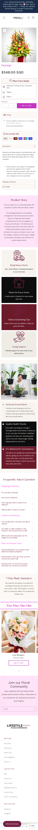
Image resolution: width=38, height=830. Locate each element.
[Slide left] (14, 671)
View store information (14, 126)
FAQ (5, 774)
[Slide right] (23, 671)
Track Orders (8, 783)
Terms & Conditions (10, 797)
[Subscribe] (34, 709)
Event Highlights (9, 757)
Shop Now (7, 743)
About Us (7, 762)
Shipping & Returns (10, 788)
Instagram (7, 813)
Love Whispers (18, 655)
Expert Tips (8, 752)
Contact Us (8, 778)
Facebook (7, 809)
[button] (4, 17)
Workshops (8, 748)
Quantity (4, 101)
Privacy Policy (8, 792)
